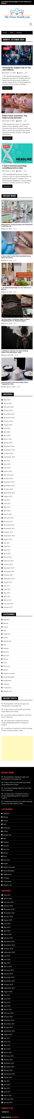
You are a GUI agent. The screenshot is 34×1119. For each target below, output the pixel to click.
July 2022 (7, 543)
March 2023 (8, 514)
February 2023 (9, 518)
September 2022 (9, 536)
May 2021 (7, 593)
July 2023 (7, 500)
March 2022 (8, 557)
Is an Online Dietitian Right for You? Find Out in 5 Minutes (16, 2)
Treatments (7, 688)
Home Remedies (8, 677)
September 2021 (9, 579)
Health (6, 147)
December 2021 (9, 568)
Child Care (6, 634)
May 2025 (7, 432)
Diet (4, 645)
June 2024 (7, 464)
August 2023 (8, 496)
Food (5, 663)
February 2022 (9, 561)
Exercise (6, 652)
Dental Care (7, 641)
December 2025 (9, 414)
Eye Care (6, 655)
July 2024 (7, 461)
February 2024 (9, 475)
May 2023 (7, 507)
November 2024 (9, 450)
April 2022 (7, 554)
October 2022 (8, 532)
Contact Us (5, 1112)
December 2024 (9, 446)
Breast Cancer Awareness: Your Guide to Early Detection (14, 117)
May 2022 (7, 550)
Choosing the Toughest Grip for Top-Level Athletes (16, 69)
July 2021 (7, 586)
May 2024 (7, 468)
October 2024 (8, 453)
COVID (5, 638)
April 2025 (7, 436)
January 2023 (8, 521)
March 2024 (8, 471)
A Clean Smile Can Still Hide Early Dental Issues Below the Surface (16, 257)
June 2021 (7, 589)
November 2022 (9, 529)
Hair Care (6, 666)
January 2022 (8, 564)
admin (21, 73)
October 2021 (8, 575)
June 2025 (7, 428)
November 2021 (9, 571)
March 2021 (8, 600)
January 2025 (8, 443)
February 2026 (9, 407)
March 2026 (8, 403)
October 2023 (8, 489)
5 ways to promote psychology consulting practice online (14, 167)
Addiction (6, 620)
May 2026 (7, 400)
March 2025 (8, 439)
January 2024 (8, 478)
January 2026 (8, 410)
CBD (4, 631)
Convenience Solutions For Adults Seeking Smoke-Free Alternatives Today (14, 351)
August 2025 (8, 425)
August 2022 (8, 539)
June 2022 (7, 546)
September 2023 (9, 493)
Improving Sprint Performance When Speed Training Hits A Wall (14, 383)
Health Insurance (9, 673)
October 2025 (8, 421)
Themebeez (15, 1117)
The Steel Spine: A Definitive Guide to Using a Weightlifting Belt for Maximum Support (15, 320)
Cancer (6, 96)
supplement (7, 681)
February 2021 (9, 604)
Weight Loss (7, 691)
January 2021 (8, 607)
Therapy (6, 684)
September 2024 (9, 457)
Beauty (5, 623)
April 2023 (7, 511)
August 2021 (8, 582)
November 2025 (9, 418)
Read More (7, 88)
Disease (6, 648)
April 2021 (7, 596)
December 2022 (9, 525)
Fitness (6, 48)
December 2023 (9, 482)
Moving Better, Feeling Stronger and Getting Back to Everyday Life (16, 225)
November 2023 (9, 486)
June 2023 (7, 503)
